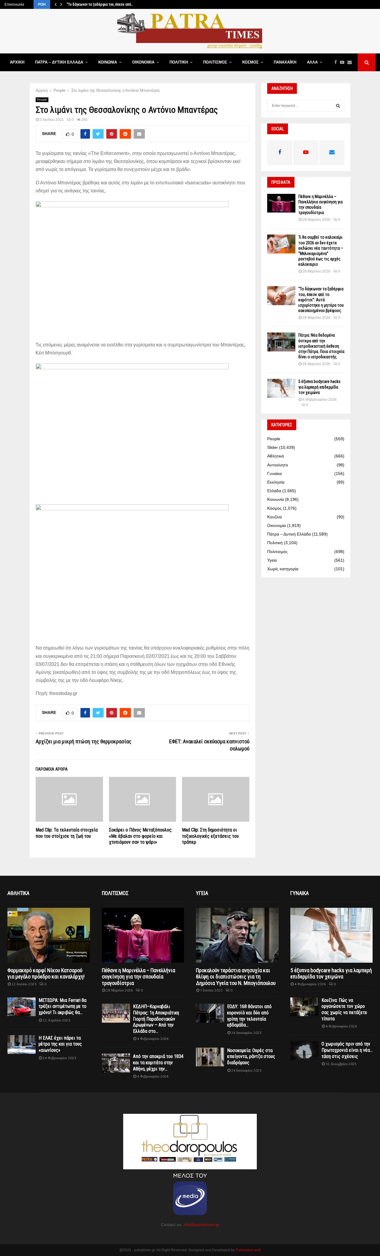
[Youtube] (343, 62)
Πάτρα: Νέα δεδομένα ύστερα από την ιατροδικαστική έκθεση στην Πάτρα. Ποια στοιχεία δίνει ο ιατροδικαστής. (321, 346)
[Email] (351, 62)
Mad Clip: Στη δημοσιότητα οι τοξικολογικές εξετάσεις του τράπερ (210, 836)
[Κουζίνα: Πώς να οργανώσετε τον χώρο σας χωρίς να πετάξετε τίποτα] (304, 1006)
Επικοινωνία (14, 4)
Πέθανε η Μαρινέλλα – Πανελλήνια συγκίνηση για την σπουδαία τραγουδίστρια (138, 976)
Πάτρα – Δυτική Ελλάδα (59, 62)
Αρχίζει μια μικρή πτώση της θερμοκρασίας (84, 741)
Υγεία (272, 560)
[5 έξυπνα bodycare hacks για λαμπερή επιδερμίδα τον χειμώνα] (281, 388)
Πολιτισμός (215, 62)
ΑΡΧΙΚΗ (17, 62)
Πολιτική (179, 62)
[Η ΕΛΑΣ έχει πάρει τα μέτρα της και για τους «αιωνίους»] (21, 1044)
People (42, 99)
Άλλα (312, 62)
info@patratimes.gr (201, 1224)
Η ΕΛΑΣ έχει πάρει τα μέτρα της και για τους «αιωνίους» (60, 1044)
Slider (272, 447)
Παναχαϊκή (285, 62)
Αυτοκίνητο (277, 465)
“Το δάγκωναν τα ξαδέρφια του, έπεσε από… (99, 4)
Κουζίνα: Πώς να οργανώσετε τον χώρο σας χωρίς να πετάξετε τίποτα (344, 1009)
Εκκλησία (275, 482)
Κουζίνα (274, 516)
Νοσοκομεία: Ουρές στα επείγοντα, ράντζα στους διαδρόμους (251, 1056)
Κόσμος (250, 62)
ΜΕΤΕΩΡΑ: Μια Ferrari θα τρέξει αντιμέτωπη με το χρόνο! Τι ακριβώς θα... (62, 1006)
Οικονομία (143, 62)
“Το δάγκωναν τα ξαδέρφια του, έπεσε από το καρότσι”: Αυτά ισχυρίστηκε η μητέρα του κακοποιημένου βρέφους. (321, 299)
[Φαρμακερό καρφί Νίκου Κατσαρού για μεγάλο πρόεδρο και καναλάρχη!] (48, 935)
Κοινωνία (107, 62)
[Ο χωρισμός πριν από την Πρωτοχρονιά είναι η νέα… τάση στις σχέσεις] (304, 1050)
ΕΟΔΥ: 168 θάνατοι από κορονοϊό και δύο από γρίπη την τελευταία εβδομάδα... (249, 1016)
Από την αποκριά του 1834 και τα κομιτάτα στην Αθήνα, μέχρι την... (158, 1062)
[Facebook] (337, 62)
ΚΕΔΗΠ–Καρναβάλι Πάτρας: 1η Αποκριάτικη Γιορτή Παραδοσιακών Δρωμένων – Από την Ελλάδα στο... (156, 1019)
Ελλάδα (274, 490)
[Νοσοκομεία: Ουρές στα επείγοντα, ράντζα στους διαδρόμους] (210, 1057)
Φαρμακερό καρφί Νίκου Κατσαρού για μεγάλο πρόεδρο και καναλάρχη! (46, 973)
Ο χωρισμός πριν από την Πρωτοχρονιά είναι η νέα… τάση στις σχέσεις (347, 1050)
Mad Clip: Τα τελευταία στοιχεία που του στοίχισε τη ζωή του (67, 833)
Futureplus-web (248, 1250)
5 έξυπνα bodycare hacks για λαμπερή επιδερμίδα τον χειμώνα (319, 387)
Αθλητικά (275, 456)
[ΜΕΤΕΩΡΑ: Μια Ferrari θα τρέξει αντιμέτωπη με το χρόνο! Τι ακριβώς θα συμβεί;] (21, 1006)
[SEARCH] (338, 106)
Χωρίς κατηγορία (282, 568)
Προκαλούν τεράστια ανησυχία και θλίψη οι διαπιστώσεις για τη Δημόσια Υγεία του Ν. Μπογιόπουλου (236, 976)
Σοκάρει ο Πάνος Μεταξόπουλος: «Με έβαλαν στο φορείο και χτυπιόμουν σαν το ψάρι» (140, 836)
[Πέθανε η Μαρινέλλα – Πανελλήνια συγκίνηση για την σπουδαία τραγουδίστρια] (281, 203)
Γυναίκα (274, 473)
